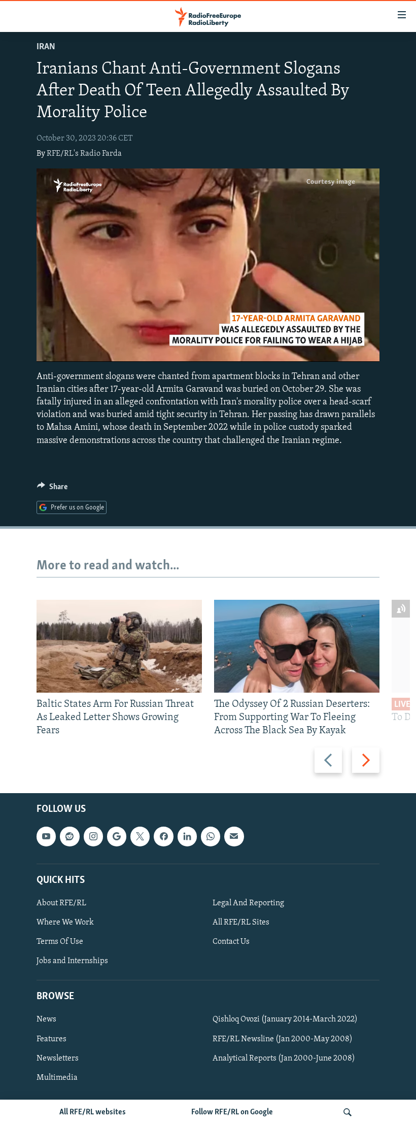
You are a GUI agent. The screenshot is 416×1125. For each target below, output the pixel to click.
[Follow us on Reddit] (69, 836)
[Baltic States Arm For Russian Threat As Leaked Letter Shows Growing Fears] (119, 646)
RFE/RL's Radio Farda (84, 154)
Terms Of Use (60, 942)
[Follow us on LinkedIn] (187, 836)
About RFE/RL (61, 903)
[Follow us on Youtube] (46, 836)
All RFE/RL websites (92, 1112)
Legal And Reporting (248, 903)
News (46, 1020)
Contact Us (231, 942)
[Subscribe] (234, 836)
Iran (46, 47)
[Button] (52, 489)
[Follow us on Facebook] (163, 836)
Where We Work (65, 922)
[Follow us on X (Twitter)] (140, 836)
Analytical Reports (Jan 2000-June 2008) (284, 1058)
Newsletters (58, 1058)
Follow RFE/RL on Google (232, 1112)
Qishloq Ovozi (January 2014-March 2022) (285, 1020)
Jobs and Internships (72, 961)
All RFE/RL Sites (241, 922)
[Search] (347, 1112)
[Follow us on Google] (116, 836)
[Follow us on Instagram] (93, 836)
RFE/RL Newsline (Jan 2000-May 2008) (283, 1039)
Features (51, 1039)
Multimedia (57, 1078)
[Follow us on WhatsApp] (210, 836)
